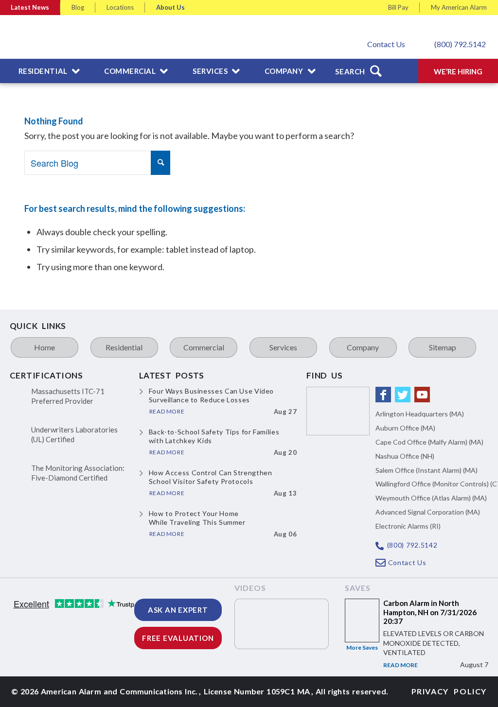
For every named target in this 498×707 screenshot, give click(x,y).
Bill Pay (398, 7)
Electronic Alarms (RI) (408, 526)
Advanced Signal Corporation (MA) (427, 512)
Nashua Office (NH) (404, 456)
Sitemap (442, 347)
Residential (124, 347)
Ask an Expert (178, 609)
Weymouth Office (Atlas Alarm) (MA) (431, 498)
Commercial (203, 347)
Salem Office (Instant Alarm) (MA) (426, 470)
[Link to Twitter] (402, 394)
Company (363, 347)
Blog (77, 7)
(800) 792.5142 (460, 44)
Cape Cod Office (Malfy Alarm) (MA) (429, 442)
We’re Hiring (458, 71)
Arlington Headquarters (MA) (419, 414)
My (459, 7)
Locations (120, 7)
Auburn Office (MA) (405, 428)
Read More (400, 665)
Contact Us (386, 44)
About (170, 7)
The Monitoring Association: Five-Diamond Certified (77, 473)
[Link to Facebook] (383, 394)
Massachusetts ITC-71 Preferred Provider (68, 396)
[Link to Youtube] (422, 394)
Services (283, 347)
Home (44, 347)
